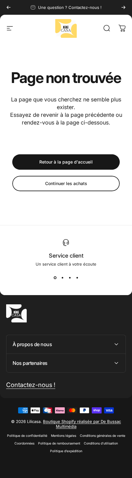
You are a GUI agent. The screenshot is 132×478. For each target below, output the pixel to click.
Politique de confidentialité (27, 436)
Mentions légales (63, 436)
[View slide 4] (77, 277)
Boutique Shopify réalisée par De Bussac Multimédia (82, 424)
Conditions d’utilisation (101, 443)
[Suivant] (123, 7)
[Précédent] (8, 7)
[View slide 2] (62, 277)
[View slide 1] (55, 277)
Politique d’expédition (66, 451)
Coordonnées (24, 443)
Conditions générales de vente (102, 436)
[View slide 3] (69, 277)
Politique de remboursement (59, 443)
